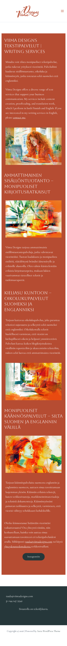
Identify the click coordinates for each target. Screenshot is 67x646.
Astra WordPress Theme (48, 631)
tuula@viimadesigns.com (38, 541)
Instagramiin (33, 556)
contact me (19, 117)
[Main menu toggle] (62, 11)
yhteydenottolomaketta (17, 546)
